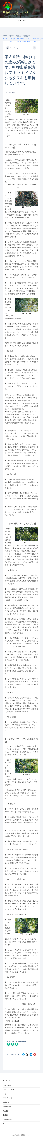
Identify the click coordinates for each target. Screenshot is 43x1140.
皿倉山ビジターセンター (17, 12)
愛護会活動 (7, 1106)
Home (5, 36)
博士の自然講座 (15, 36)
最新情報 (6, 1111)
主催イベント (8, 1098)
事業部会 (6, 1102)
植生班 (5, 1115)
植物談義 (26, 36)
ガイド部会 (7, 1085)
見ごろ (5, 1124)
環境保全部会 (8, 1119)
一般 (4, 1094)
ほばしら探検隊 (8, 1089)
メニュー (23, 20)
